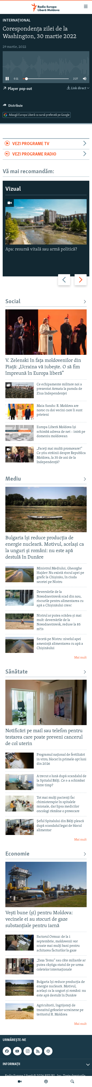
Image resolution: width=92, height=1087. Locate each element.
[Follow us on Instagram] (27, 1051)
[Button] (13, 107)
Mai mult (80, 657)
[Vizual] (19, 1081)
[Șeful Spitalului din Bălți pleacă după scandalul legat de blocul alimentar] (19, 827)
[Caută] (72, 1081)
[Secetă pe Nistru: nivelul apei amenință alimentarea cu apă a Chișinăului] (19, 645)
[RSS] (38, 1051)
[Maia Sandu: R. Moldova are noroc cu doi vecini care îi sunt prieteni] (19, 412)
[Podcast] (46, 1081)
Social (12, 302)
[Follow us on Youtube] (17, 1051)
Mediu (13, 479)
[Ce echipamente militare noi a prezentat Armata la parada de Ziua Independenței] (19, 390)
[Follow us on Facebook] (7, 1051)
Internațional (16, 21)
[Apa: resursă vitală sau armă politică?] (46, 222)
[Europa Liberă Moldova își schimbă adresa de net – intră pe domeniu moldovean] (19, 433)
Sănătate (16, 672)
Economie (17, 854)
